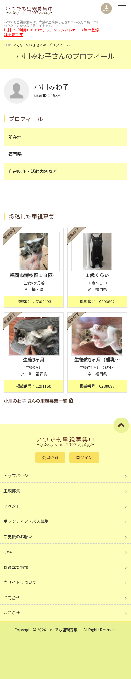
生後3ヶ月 (34, 359)
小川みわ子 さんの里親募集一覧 (35, 400)
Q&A (7, 552)
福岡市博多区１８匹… (34, 275)
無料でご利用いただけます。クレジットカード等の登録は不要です (51, 32)
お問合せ (11, 597)
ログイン (84, 457)
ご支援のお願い (17, 536)
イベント (11, 506)
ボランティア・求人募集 (26, 521)
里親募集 (11, 491)
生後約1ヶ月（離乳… (97, 359)
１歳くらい (97, 275)
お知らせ (11, 613)
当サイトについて (20, 582)
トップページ (15, 475)
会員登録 (50, 457)
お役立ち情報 (15, 567)
